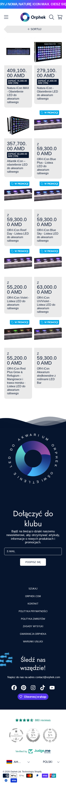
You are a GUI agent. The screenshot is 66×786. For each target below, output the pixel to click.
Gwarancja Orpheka (33, 634)
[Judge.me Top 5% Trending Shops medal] (50, 735)
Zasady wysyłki (33, 626)
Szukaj (33, 588)
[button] (6, 17)
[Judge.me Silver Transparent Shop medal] (16, 735)
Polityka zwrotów (33, 619)
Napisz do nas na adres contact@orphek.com (33, 677)
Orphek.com (33, 596)
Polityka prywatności (33, 611)
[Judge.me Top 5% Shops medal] (33, 735)
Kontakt (33, 603)
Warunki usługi (33, 641)
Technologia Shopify (31, 771)
